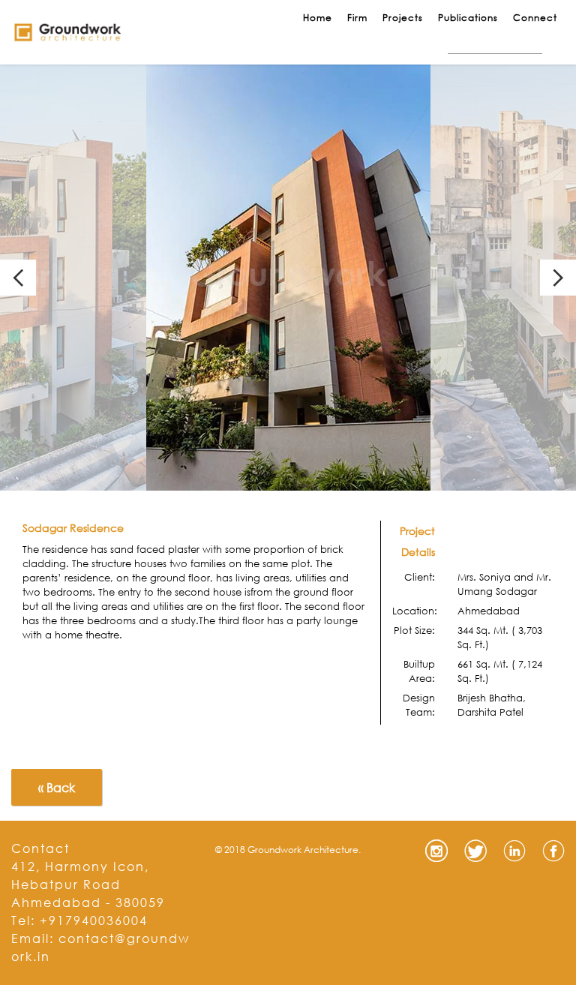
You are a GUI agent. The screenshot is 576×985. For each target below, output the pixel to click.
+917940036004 (94, 920)
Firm (357, 17)
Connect (535, 17)
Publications (468, 17)
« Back (56, 787)
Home (317, 17)
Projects (402, 17)
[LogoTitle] (67, 32)
